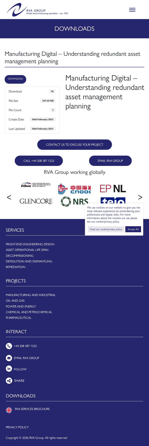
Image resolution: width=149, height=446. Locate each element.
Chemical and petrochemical (29, 312)
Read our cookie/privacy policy (106, 229)
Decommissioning (20, 256)
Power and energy (21, 306)
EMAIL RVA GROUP (110, 161)
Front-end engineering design (30, 244)
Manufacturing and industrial (31, 295)
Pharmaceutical (18, 318)
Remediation (15, 267)
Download (15, 78)
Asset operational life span (27, 250)
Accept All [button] (133, 229)
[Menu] (132, 10)
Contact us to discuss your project (74, 144)
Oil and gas (15, 300)
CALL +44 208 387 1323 (38, 161)
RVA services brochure (32, 409)
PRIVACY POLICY (17, 427)
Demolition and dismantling (29, 261)
